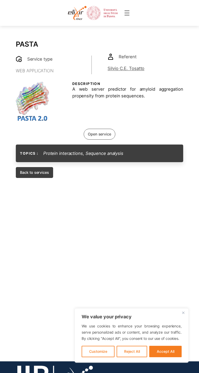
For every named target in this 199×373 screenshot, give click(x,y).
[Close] (183, 313)
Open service (99, 134)
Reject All (132, 351)
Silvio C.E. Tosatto (126, 68)
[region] (132, 335)
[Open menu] (127, 13)
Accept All (165, 351)
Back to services (34, 172)
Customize (98, 351)
